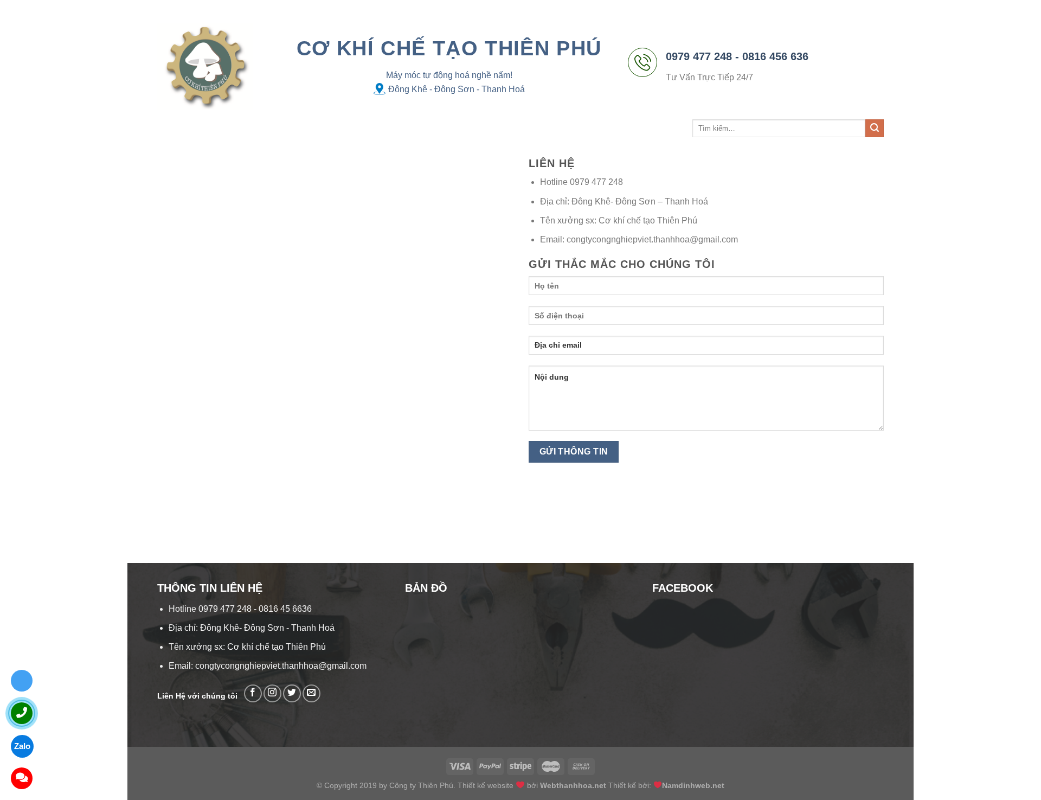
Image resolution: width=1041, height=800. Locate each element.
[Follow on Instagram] (272, 693)
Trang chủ (178, 128)
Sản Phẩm (286, 128)
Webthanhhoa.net (573, 785)
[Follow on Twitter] (292, 693)
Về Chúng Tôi (233, 128)
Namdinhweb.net (693, 785)
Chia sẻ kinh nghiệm (392, 128)
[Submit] (874, 128)
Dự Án (332, 128)
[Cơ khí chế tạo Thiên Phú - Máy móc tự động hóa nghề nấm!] (205, 66)
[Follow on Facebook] (253, 693)
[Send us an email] (311, 693)
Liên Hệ (462, 128)
